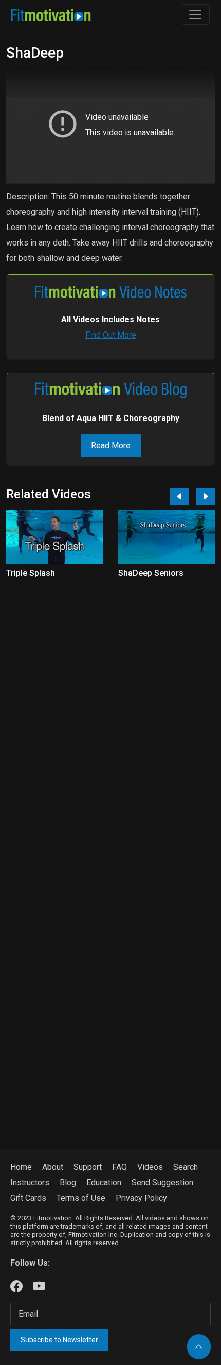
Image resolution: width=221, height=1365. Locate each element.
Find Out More (110, 335)
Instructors (29, 1182)
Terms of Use (81, 1198)
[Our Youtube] (39, 1287)
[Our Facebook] (16, 1287)
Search (185, 1167)
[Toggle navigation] (195, 14)
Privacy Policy (141, 1198)
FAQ (119, 1167)
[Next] (205, 496)
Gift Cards (28, 1198)
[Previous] (179, 496)
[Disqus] (110, 721)
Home (21, 1167)
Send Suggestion (162, 1182)
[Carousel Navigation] (188, 496)
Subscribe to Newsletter (59, 1340)
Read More (111, 445)
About (52, 1167)
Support (87, 1167)
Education (103, 1182)
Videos (150, 1167)
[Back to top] (199, 1346)
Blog (68, 1182)
